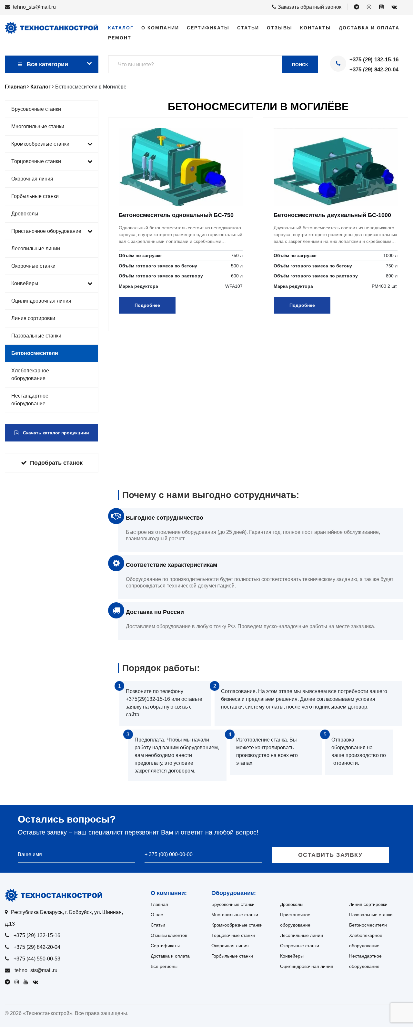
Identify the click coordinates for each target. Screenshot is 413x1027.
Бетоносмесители (34, 353)
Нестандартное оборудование (29, 399)
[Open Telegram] (356, 7)
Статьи (248, 27)
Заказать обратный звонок (309, 7)
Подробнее (147, 305)
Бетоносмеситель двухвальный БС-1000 (332, 215)
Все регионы (164, 966)
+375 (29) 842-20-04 (373, 70)
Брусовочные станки (36, 109)
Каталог (121, 27)
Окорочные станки (33, 266)
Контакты (315, 27)
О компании (160, 27)
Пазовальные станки (36, 335)
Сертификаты (208, 27)
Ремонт (119, 37)
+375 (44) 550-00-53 (37, 958)
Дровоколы (24, 213)
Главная (159, 904)
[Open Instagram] (369, 7)
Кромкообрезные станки (40, 144)
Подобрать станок (56, 463)
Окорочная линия (32, 179)
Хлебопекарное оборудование (30, 374)
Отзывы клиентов (169, 935)
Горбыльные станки (35, 196)
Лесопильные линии (35, 248)
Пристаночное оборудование (46, 231)
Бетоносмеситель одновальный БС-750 (176, 215)
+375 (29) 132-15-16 (373, 60)
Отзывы (279, 27)
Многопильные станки (37, 126)
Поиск (300, 64)
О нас (157, 914)
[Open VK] (394, 7)
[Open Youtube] (381, 7)
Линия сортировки (33, 318)
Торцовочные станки (36, 161)
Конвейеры (24, 283)
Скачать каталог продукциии (55, 432)
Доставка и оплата (369, 27)
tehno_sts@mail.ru (34, 7)
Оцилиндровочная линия (41, 301)
